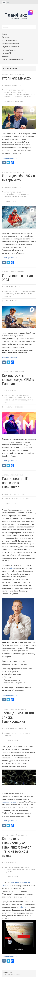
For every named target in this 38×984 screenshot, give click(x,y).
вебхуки (25, 292)
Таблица (8, 735)
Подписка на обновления (10, 47)
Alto (6, 499)
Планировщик (20, 400)
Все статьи (5, 37)
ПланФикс (19, 97)
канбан (32, 94)
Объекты (27, 398)
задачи (26, 94)
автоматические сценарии (15, 92)
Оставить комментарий (14, 101)
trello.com (9, 867)
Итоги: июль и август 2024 (17, 278)
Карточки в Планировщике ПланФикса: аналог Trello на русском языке (16, 847)
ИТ (12, 499)
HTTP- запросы (10, 90)
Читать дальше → (9, 158)
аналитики (16, 292)
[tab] (4, 2)
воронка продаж (15, 395)
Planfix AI (21, 90)
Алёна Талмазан (16, 475)
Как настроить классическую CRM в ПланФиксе (18, 379)
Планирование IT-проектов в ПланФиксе (15, 483)
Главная (4, 34)
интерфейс (9, 194)
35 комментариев (11, 740)
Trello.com (23, 907)
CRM (6, 395)
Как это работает (11, 391)
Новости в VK (6, 53)
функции (27, 97)
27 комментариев (11, 877)
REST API (8, 292)
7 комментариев (11, 301)
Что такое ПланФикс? (9, 40)
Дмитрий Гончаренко (18, 709)
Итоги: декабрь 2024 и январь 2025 (18, 178)
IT (9, 499)
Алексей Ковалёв (17, 74)
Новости (22, 728)
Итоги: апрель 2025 (16, 78)
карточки (25, 867)
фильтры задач (11, 196)
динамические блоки (13, 94)
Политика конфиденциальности (12, 59)
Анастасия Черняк (17, 372)
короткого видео (9, 802)
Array (18, 974)
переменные (9, 97)
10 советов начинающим (10, 44)
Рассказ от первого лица (15, 494)
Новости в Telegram (8, 50)
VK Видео (5, 56)
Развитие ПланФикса (13, 85)
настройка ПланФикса (14, 398)
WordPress (7, 972)
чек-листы (22, 196)
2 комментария (11, 201)
